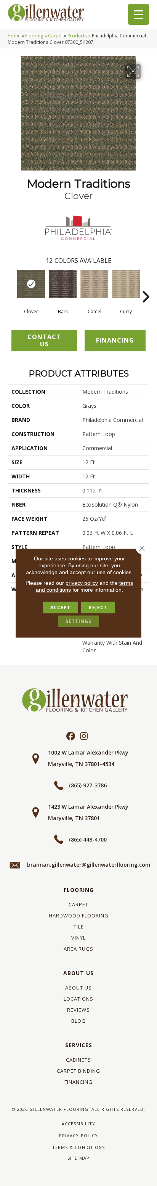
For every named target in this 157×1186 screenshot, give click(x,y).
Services (78, 1045)
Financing (78, 1081)
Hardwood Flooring (79, 915)
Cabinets (78, 1059)
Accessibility (78, 1123)
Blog (78, 1020)
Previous (11, 285)
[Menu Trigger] (138, 14)
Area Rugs (78, 948)
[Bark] (62, 284)
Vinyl (78, 937)
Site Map (78, 1158)
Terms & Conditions (78, 1147)
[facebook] (70, 736)
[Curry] (126, 284)
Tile (79, 926)
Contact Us (44, 340)
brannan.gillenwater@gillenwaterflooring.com (89, 864)
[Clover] (31, 284)
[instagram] (84, 736)
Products (77, 35)
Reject (98, 607)
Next (145, 285)
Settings (78, 621)
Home (14, 35)
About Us (78, 973)
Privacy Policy (78, 1135)
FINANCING (115, 340)
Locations (78, 998)
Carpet (55, 35)
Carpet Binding (78, 1070)
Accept (60, 607)
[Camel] (94, 284)
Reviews (78, 1009)
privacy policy (82, 582)
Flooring (34, 35)
